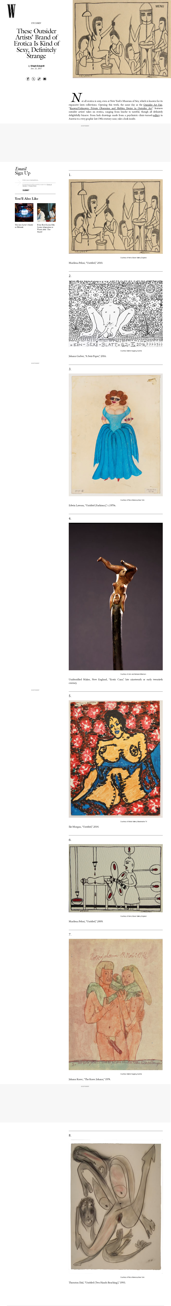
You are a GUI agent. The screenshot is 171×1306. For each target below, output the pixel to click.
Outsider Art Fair (152, 105)
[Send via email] (45, 79)
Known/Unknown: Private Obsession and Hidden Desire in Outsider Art (111, 108)
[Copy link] (39, 79)
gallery (156, 115)
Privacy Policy (32, 186)
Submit (26, 190)
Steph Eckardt (38, 65)
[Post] (33, 79)
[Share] (28, 79)
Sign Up (22, 171)
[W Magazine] (11, 11)
